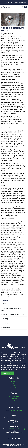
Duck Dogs (6, 327)
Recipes (5, 323)
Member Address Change (20, 2)
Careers (14, 383)
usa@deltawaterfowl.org (16, 418)
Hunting (5, 319)
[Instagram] (15, 438)
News (4, 304)
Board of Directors (14, 396)
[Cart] (22, 6)
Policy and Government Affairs (13, 314)
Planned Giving (14, 387)
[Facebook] (8, 438)
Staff (14, 400)
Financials (14, 385)
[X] (12, 438)
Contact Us (8, 2)
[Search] (20, 6)
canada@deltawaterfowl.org (16, 429)
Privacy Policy (17, 445)
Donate (12, 2)
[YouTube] (19, 438)
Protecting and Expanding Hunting (11, 309)
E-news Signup (7, 373)
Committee (14, 398)
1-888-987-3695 (16, 411)
